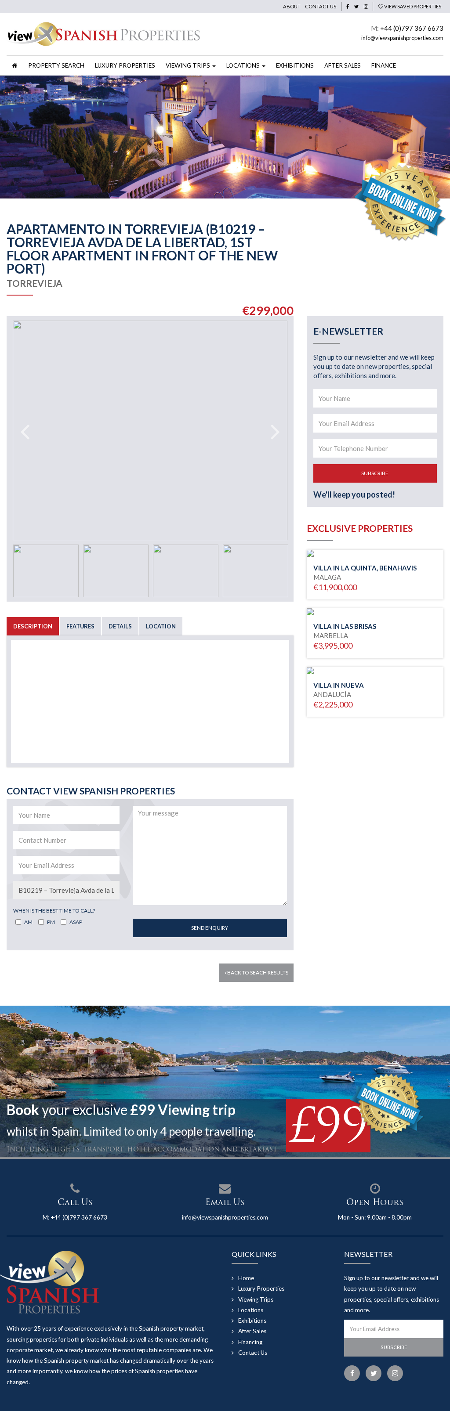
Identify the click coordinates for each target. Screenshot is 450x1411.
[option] (225, 137)
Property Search (56, 65)
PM (51, 922)
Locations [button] (243, 65)
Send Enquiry (209, 927)
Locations (250, 1310)
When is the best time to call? (54, 910)
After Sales (342, 65)
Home (246, 1277)
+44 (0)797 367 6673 (411, 28)
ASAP (75, 922)
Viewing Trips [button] (188, 65)
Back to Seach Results (257, 972)
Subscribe (374, 473)
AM (28, 922)
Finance (383, 65)
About (292, 6)
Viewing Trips (255, 1299)
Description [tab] (32, 626)
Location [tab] (161, 626)
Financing (250, 1342)
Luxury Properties (125, 65)
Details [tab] (120, 626)
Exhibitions (295, 65)
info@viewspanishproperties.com (402, 37)
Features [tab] (80, 626)
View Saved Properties (412, 6)
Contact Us (320, 6)
